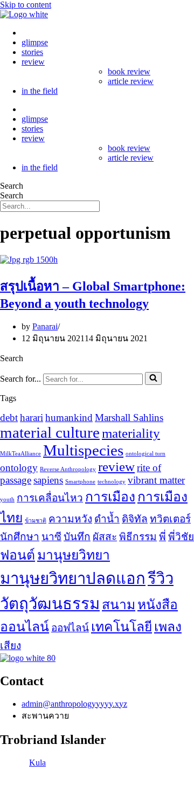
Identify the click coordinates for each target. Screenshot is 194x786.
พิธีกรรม (138, 536)
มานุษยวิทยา (73, 555)
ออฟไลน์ (70, 627)
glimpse (35, 42)
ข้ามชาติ (35, 520)
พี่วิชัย (181, 536)
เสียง (10, 645)
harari (31, 417)
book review (129, 71)
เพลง (168, 626)
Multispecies (83, 450)
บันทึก (77, 536)
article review (131, 81)
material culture (50, 432)
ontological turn (145, 454)
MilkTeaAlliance (20, 454)
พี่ (162, 536)
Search (11, 185)
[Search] (153, 378)
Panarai (45, 326)
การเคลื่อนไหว (50, 498)
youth (7, 499)
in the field (40, 90)
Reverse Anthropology (68, 469)
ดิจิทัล (135, 519)
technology (112, 482)
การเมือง (110, 496)
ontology (19, 467)
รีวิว (161, 578)
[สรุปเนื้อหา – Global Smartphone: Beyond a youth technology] (29, 259)
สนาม (118, 604)
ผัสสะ (105, 536)
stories (32, 52)
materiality (131, 433)
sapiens (48, 480)
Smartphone (80, 482)
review (33, 61)
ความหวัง (70, 519)
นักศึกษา (19, 536)
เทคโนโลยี (121, 626)
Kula (37, 762)
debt (9, 417)
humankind (69, 417)
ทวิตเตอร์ (170, 519)
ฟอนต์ (17, 555)
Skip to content (25, 4)
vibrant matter (156, 480)
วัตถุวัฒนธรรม (50, 603)
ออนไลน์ (24, 626)
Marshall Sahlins (129, 417)
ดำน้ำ (107, 519)
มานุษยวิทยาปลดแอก (73, 578)
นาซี (51, 536)
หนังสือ (157, 604)
